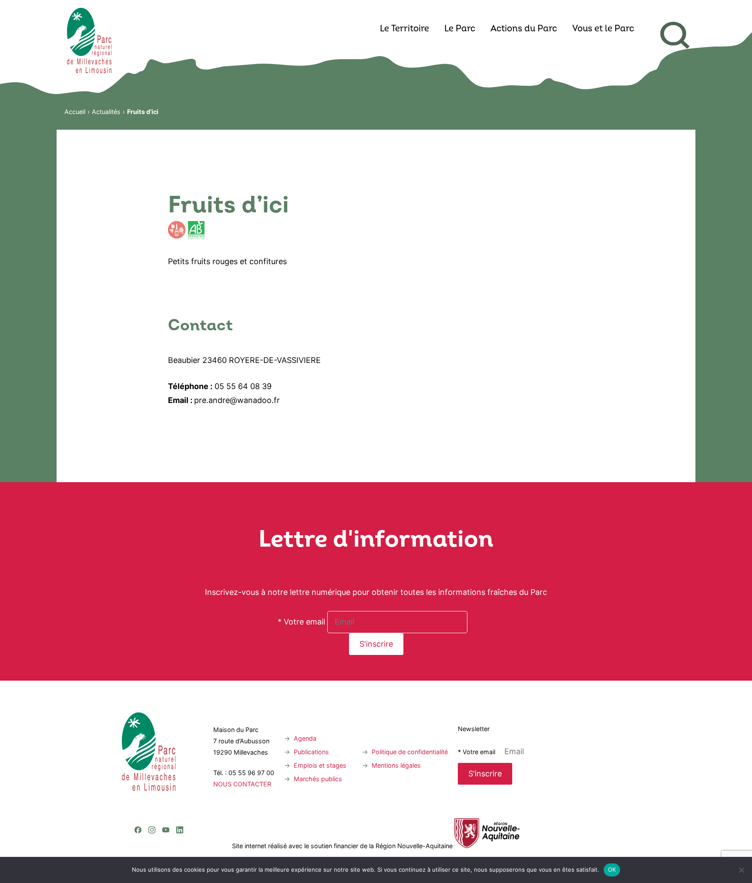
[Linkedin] (179, 794)
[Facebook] (137, 794)
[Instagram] (151, 794)
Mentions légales (396, 765)
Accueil (74, 111)
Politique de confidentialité (410, 751)
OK (612, 869)
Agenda (305, 738)
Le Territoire (404, 29)
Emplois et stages (320, 765)
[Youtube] (165, 794)
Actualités (106, 111)
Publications (311, 751)
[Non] (741, 870)
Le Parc (459, 29)
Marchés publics (318, 778)
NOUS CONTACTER (242, 784)
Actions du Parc (523, 29)
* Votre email (301, 621)
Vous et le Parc (603, 29)
